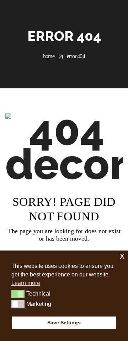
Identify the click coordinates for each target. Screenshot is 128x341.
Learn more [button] (25, 283)
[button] (18, 294)
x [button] (122, 255)
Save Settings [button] (64, 322)
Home (48, 56)
